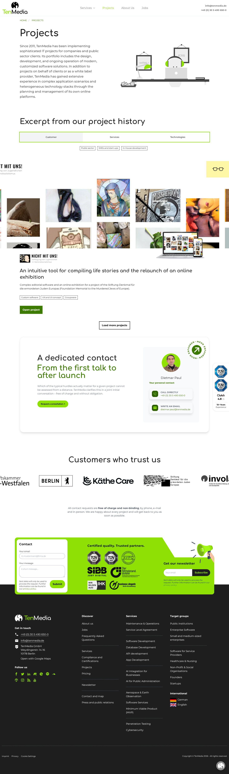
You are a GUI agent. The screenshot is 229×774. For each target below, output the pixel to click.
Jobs (145, 8)
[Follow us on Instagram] (24, 681)
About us (87, 623)
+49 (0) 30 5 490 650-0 (214, 10)
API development (137, 653)
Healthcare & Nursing (183, 661)
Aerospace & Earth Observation (137, 694)
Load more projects (114, 325)
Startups (175, 683)
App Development (137, 659)
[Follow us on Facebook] (17, 674)
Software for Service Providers (182, 653)
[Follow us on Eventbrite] (42, 674)
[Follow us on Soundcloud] (55, 674)
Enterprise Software (182, 629)
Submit (57, 584)
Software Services (137, 702)
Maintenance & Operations (142, 623)
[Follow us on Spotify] (49, 674)
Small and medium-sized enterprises (185, 638)
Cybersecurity (134, 730)
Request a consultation (52, 404)
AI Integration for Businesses (136, 673)
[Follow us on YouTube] (36, 681)
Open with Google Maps (36, 658)
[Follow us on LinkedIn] (30, 674)
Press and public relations (98, 702)
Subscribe (201, 572)
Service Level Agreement (141, 629)
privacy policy (29, 589)
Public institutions (181, 623)
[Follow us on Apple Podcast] (17, 681)
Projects (108, 8)
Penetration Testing (138, 723)
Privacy (15, 756)
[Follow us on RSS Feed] (30, 681)
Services (86, 8)
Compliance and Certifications (92, 659)
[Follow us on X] (24, 674)
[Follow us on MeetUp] (36, 674)
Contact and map (93, 696)
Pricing (86, 673)
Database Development (141, 647)
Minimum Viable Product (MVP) (141, 710)
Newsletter (89, 684)
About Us (127, 8)
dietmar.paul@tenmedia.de (175, 409)
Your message (26, 563)
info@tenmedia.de (216, 5)
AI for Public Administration (143, 681)
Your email (24, 551)
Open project (31, 309)
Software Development (140, 641)
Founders (176, 677)
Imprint (5, 756)
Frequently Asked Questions (93, 638)
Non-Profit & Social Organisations (181, 669)
